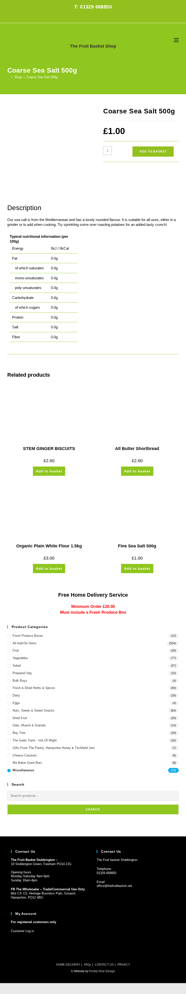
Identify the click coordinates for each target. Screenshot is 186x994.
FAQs (87, 964)
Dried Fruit (20, 718)
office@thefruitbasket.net (114, 886)
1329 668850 (107, 873)
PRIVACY (123, 964)
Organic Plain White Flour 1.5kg (49, 546)
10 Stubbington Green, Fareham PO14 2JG (41, 864)
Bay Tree (19, 733)
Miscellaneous (23, 770)
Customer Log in (22, 931)
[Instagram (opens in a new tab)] (96, 17)
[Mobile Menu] (176, 40)
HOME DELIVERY (68, 964)
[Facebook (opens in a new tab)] (90, 17)
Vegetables (20, 658)
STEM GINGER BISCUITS (49, 448)
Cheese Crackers (25, 755)
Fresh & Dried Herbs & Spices (34, 688)
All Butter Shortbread (137, 448)
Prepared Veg (22, 673)
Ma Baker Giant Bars (27, 763)
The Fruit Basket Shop (93, 46)
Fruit (16, 650)
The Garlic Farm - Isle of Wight (35, 740)
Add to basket (153, 151)
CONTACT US (104, 964)
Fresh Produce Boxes (28, 635)
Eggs (16, 703)
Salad (17, 665)
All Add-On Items (25, 643)
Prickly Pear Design (102, 971)
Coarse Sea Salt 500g (42, 77)
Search (93, 809)
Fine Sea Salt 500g (137, 546)
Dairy (16, 695)
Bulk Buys (20, 680)
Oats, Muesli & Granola (29, 725)
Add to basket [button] (49, 471)
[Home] (8, 77)
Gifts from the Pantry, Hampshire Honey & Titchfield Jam (54, 748)
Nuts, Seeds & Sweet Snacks (33, 710)
